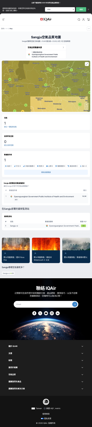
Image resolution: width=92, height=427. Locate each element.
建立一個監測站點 (10, 127)
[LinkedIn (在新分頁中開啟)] (58, 313)
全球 (2, 28)
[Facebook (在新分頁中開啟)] (34, 313)
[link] (79, 19)
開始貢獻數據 (46, 172)
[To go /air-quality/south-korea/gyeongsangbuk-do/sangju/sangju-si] (46, 226)
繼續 (81, 9)
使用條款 (46, 414)
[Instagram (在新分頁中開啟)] (52, 313)
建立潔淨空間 (8, 145)
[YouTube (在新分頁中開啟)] (46, 313)
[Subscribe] (74, 304)
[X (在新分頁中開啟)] (40, 313)
